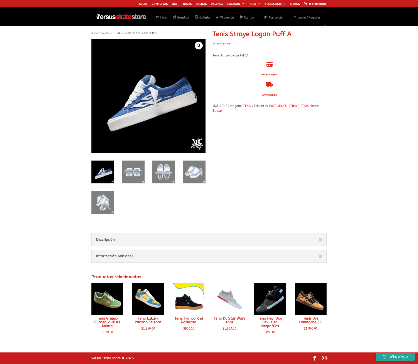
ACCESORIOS (273, 3)
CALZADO (233, 3)
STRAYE (293, 106)
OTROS (295, 3)
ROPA (252, 3)
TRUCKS (186, 3)
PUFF (272, 106)
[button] (199, 45)
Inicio (94, 32)
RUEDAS (201, 3)
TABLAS (142, 3)
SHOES (282, 106)
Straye (217, 111)
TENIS (118, 32)
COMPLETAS (160, 3)
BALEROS (217, 3)
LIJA (174, 3)
